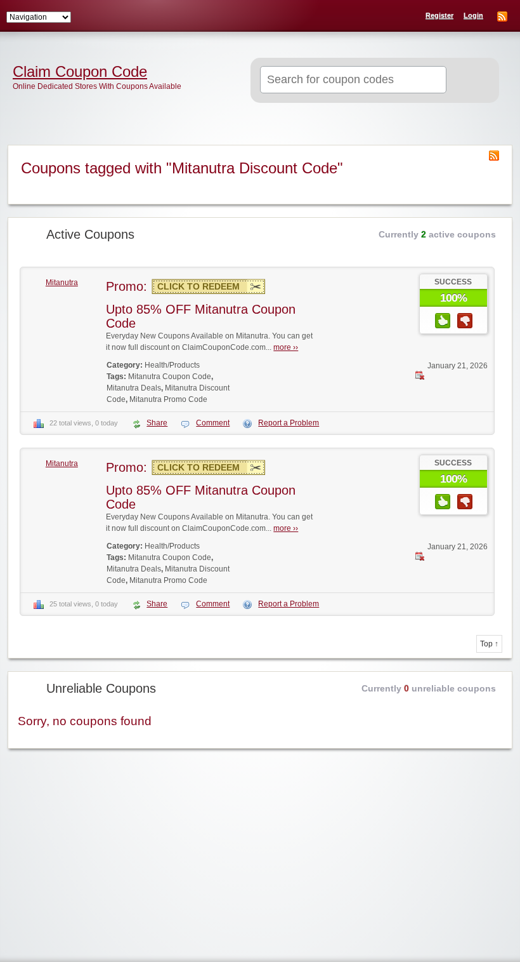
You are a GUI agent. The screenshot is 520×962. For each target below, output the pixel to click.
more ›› (285, 347)
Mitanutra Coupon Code (169, 376)
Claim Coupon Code (80, 71)
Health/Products (172, 365)
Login (473, 15)
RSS (502, 16)
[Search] (469, 80)
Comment (213, 422)
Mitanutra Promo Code (168, 399)
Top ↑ (489, 643)
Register (439, 15)
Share (156, 422)
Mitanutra (62, 282)
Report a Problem (288, 422)
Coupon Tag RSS (494, 155)
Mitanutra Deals (134, 388)
